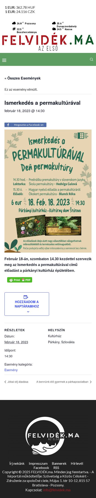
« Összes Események (22, 78)
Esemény (11, 370)
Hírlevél (77, 463)
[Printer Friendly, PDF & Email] (19, 279)
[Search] (91, 59)
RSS (56, 467)
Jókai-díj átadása (17, 381)
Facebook (41, 467)
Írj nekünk (17, 463)
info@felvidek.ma (57, 490)
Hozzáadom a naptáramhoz (27, 303)
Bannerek (59, 463)
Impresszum (38, 463)
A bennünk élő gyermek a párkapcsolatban (62, 381)
